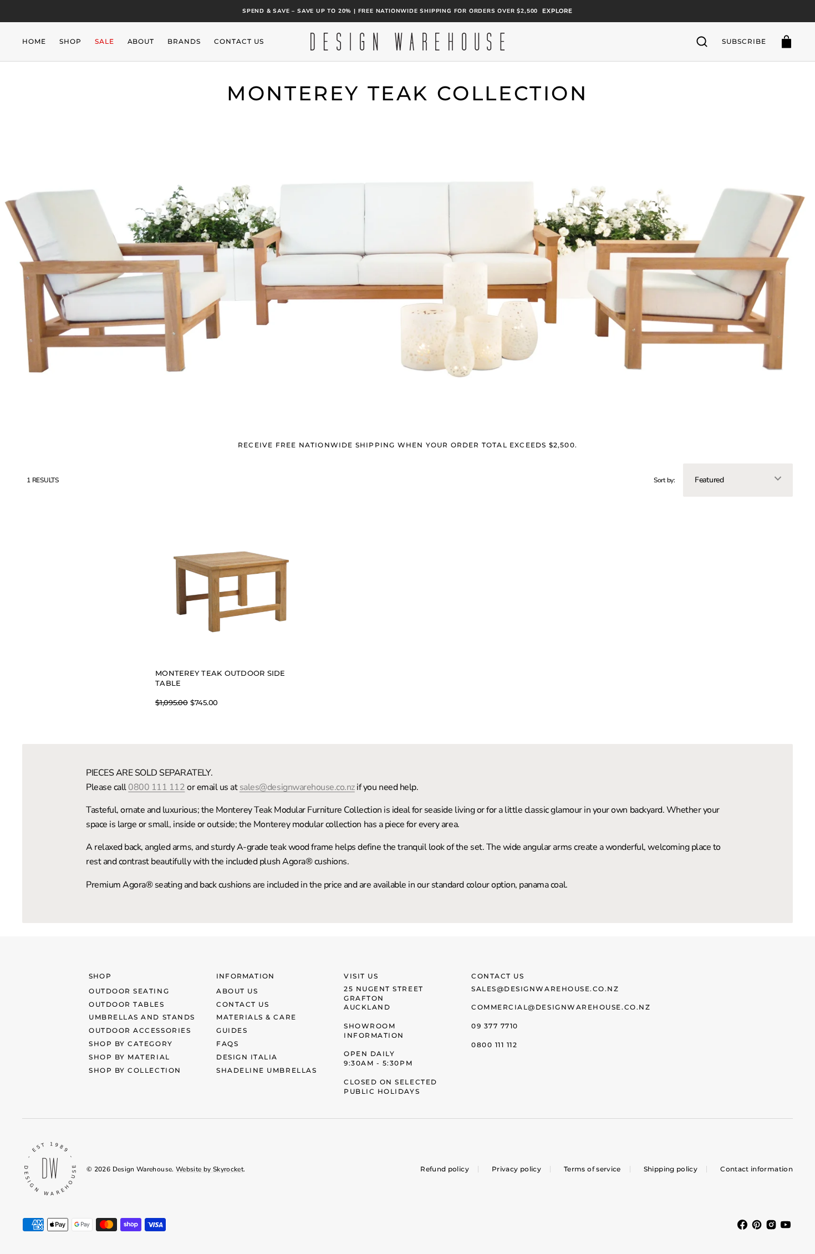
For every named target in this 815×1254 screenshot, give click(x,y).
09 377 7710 (494, 1026)
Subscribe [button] (744, 41)
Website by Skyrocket (209, 1169)
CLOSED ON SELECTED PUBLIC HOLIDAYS (390, 1086)
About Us (237, 991)
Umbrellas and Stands (142, 1017)
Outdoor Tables (127, 1004)
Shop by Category (131, 1043)
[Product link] (230, 609)
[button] (702, 41)
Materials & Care (256, 1017)
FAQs (227, 1043)
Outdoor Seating (129, 991)
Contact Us (242, 1004)
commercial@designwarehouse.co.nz (560, 1007)
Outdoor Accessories (140, 1030)
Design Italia (247, 1057)
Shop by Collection (135, 1070)
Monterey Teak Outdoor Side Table (220, 678)
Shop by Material (129, 1057)
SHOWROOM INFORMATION (374, 1030)
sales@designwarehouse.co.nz (297, 787)
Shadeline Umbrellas (266, 1070)
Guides (231, 1030)
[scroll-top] (791, 1230)
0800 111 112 (156, 787)
